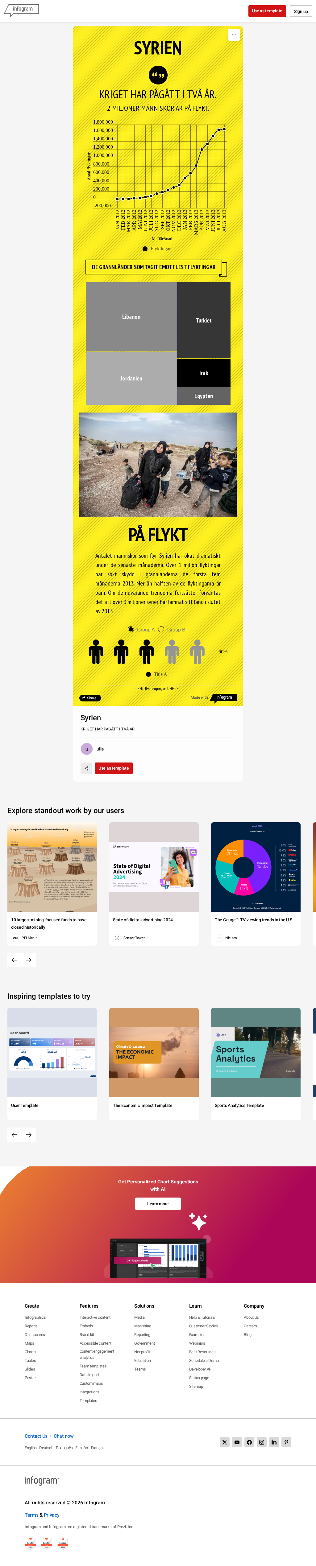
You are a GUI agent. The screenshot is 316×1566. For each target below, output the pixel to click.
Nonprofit (142, 1352)
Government (144, 1343)
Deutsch (46, 1447)
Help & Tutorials (202, 1317)
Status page (199, 1377)
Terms (32, 1515)
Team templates (93, 1366)
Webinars (197, 1343)
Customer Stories (203, 1326)
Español (82, 1447)
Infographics (35, 1317)
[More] (234, 35)
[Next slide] (29, 960)
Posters (31, 1377)
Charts (30, 1352)
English (31, 1447)
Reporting (142, 1334)
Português (64, 1447)
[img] (131, 316)
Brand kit (87, 1334)
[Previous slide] (14, 960)
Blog (247, 1334)
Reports (31, 1326)
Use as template (267, 10)
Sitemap (196, 1386)
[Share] (86, 768)
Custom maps (91, 1383)
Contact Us (36, 1436)
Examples (197, 1334)
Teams (140, 1369)
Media (139, 1317)
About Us (251, 1317)
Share (91, 698)
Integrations (89, 1392)
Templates (88, 1400)
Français (98, 1447)
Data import (89, 1374)
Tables (30, 1360)
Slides (30, 1369)
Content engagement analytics (97, 1354)
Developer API (201, 1369)
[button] (158, 249)
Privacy (52, 1515)
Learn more (158, 1203)
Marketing (142, 1326)
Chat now (64, 1436)
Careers (250, 1326)
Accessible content (96, 1343)
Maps (29, 1343)
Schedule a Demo (204, 1360)
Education (142, 1360)
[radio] (143, 629)
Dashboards (35, 1334)
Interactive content (95, 1317)
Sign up (301, 11)
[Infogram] (21, 11)
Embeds (86, 1326)
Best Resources (202, 1352)
